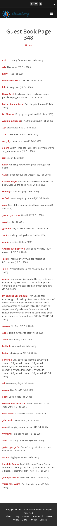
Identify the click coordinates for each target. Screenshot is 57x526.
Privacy (33, 519)
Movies (50, 516)
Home (28, 45)
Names (25, 516)
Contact (43, 519)
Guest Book (37, 516)
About (9, 516)
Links (24, 519)
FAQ (17, 516)
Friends (15, 519)
